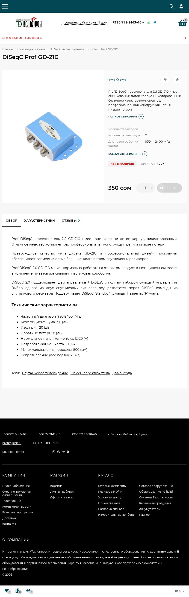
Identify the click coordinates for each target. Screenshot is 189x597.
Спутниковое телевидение (45, 373)
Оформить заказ (62, 497)
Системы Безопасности (156, 497)
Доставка (9, 518)
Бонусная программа (17, 512)
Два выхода (122, 373)
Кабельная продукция (155, 503)
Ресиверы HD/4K (110, 491)
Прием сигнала (109, 503)
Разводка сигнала (32, 49)
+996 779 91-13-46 (127, 22)
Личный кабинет (62, 491)
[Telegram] (154, 22)
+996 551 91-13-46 (48, 434)
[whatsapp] (58, 452)
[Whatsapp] (149, 22)
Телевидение (11, 501)
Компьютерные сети (16, 506)
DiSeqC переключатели (68, 49)
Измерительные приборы (116, 514)
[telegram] (63, 452)
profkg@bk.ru (11, 443)
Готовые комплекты (112, 486)
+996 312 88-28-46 (84, 434)
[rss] (68, 452)
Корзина (56, 486)
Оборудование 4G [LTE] (156, 491)
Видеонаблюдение (16, 486)
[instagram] (54, 452)
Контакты (9, 524)
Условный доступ (110, 497)
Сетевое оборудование (156, 486)
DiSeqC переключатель (90, 373)
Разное (144, 514)
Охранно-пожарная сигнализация (16, 493)
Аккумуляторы (149, 509)
